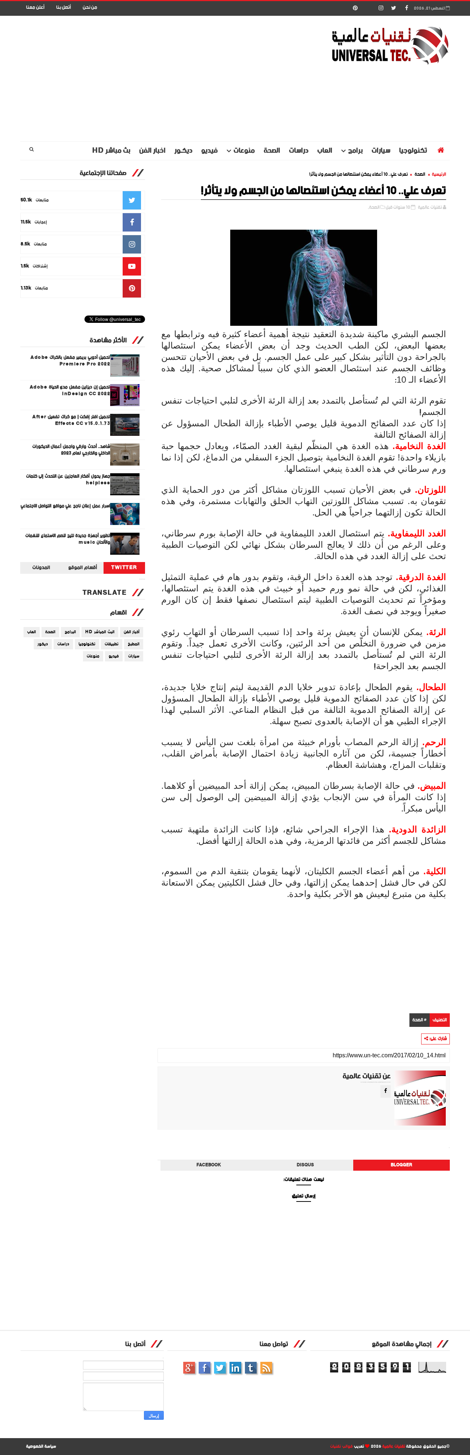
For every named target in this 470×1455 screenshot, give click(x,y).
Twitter (124, 568)
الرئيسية (439, 174)
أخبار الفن (132, 632)
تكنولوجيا (413, 150)
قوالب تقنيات (341, 1446)
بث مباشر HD (111, 150)
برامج (355, 150)
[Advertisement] (154, 79)
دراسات (298, 150)
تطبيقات (112, 644)
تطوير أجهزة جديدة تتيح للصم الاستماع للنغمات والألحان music (67, 539)
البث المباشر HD (100, 632)
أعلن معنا (35, 7)
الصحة (272, 150)
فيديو (209, 150)
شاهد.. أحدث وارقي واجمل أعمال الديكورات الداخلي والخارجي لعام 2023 (71, 450)
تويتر (220, 1368)
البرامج (70, 632)
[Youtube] (367, 8)
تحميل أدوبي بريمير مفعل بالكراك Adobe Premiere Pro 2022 (70, 361)
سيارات (381, 150)
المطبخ (134, 644)
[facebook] (406, 8)
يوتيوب (251, 1368)
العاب (324, 150)
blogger (401, 1165)
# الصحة (419, 1020)
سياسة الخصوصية (41, 1446)
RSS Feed (266, 1368)
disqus (305, 1165)
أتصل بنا (63, 7)
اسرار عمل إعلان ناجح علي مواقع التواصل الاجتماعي (66, 506)
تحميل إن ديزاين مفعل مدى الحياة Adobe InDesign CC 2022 (70, 391)
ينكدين (235, 1368)
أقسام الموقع (82, 568)
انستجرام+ (189, 1368)
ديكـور (183, 150)
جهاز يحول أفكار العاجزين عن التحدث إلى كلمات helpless (68, 480)
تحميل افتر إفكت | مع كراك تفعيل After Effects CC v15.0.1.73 (71, 420)
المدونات (41, 568)
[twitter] (393, 8)
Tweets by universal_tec (142, 579)
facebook (208, 1165)
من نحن (90, 7)
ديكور (42, 644)
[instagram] (380, 8)
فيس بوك (204, 1368)
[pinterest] (355, 8)
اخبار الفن (152, 150)
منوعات (244, 150)
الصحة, (374, 207)
